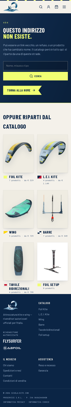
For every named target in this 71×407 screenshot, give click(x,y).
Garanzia (43, 370)
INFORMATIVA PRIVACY (14, 402)
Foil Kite (43, 309)
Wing (41, 319)
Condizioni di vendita (14, 380)
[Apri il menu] (64, 7)
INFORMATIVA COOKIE (39, 402)
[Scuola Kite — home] (11, 7)
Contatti (7, 375)
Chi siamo (8, 365)
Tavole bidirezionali (49, 329)
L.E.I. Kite (43, 314)
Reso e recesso (46, 365)
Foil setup (43, 334)
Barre (41, 324)
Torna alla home (19, 90)
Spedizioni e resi (12, 370)
